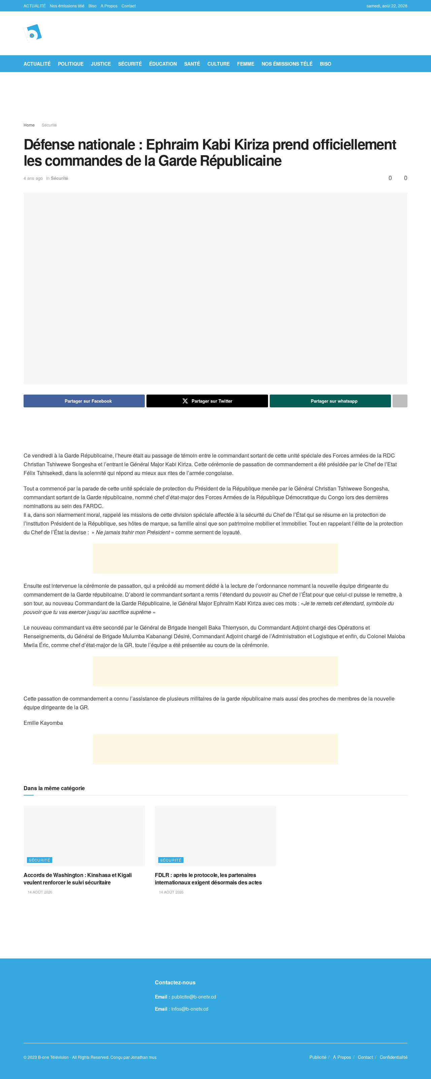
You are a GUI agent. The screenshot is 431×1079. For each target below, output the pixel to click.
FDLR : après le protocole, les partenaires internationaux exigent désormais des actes (208, 878)
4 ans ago (33, 178)
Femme (245, 63)
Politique (71, 63)
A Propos (109, 5)
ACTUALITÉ (35, 5)
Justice (101, 63)
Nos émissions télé (67, 5)
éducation (163, 63)
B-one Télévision (53, 1057)
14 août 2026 (39, 892)
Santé (192, 63)
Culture (218, 63)
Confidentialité (393, 1057)
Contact (129, 5)
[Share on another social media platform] (400, 401)
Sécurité (130, 63)
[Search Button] (404, 63)
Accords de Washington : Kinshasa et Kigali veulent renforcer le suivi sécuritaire (78, 878)
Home (29, 125)
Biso (93, 5)
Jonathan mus (144, 1057)
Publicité (317, 1057)
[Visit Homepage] (33, 33)
